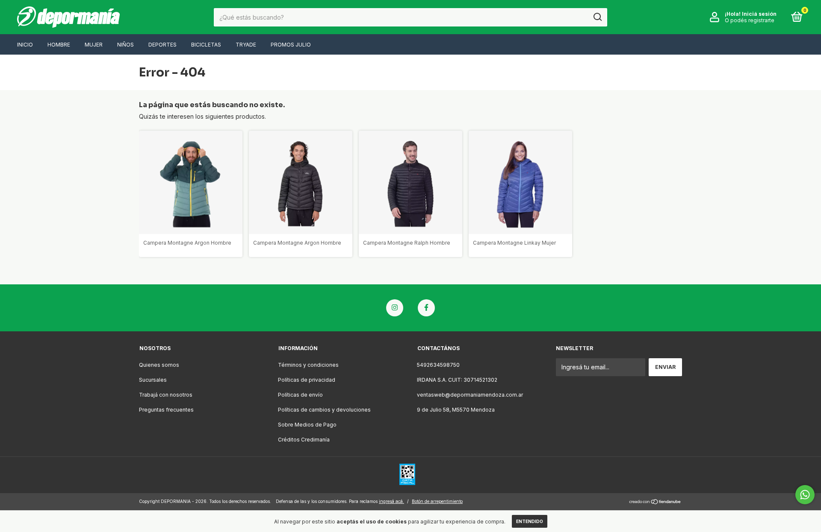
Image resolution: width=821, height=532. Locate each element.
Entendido (529, 521)
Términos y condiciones (308, 365)
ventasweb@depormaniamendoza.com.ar (470, 395)
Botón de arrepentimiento (437, 501)
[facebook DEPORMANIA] (426, 307)
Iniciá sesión (759, 14)
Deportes (162, 44)
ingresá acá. (391, 501)
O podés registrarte (749, 20)
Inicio (25, 44)
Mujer (94, 44)
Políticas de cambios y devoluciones (324, 409)
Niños (125, 44)
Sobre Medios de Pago (307, 424)
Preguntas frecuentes (166, 409)
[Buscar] (597, 17)
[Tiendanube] (655, 502)
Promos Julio (291, 44)
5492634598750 (438, 365)
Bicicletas (206, 44)
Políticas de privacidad (306, 380)
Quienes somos (159, 365)
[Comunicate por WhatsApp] (805, 494)
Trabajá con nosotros (165, 395)
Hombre (58, 44)
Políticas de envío (300, 395)
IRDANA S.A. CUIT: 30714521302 (457, 380)
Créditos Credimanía (304, 439)
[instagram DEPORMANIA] (394, 307)
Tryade (246, 44)
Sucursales (153, 380)
